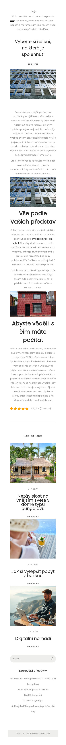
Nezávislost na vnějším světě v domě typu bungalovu (33, 502)
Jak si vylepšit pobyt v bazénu (33, 573)
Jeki (33, 12)
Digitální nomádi (33, 639)
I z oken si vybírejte (33, 700)
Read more (33, 516)
